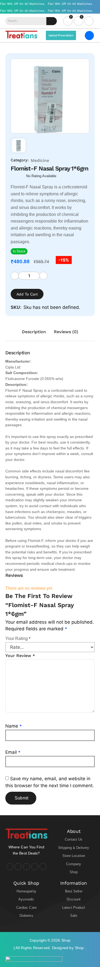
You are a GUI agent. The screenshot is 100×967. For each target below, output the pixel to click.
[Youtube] (26, 866)
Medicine (40, 160)
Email (13, 752)
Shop (65, 940)
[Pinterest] (42, 866)
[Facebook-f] (9, 866)
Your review (20, 655)
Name (13, 726)
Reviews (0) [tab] (66, 331)
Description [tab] (34, 331)
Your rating (17, 638)
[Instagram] (18, 866)
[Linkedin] (34, 866)
